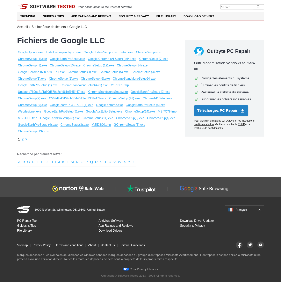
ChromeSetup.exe (148, 52)
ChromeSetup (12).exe (98, 65)
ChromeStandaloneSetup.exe (108, 91)
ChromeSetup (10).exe (65, 65)
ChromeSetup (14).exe (132, 65)
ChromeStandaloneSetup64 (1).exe (84, 85)
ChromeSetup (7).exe (153, 58)
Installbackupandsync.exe (63, 52)
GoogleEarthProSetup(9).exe (63, 111)
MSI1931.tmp (120, 85)
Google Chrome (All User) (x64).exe (112, 58)
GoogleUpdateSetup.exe (100, 52)
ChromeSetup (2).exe (63, 78)
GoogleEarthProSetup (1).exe (38, 85)
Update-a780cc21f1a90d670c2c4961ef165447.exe (51, 91)
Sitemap (22, 245)
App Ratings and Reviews (91, 16)
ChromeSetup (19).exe (33, 131)
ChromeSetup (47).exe (124, 98)
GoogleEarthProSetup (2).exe (150, 91)
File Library (166, 16)
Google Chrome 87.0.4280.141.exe (41, 72)
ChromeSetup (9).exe (32, 105)
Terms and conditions (69, 245)
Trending (27, 16)
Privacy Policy (42, 245)
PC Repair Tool (27, 220)
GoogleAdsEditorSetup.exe (104, 111)
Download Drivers (198, 16)
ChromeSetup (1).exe (32, 58)
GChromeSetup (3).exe (129, 124)
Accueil (22, 27)
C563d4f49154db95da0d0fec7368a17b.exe (77, 98)
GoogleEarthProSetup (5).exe (145, 105)
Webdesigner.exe (29, 111)
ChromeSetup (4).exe (82, 72)
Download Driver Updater (197, 220)
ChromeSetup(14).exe (140, 111)
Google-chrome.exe (109, 105)
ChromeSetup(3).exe (74, 124)
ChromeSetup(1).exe (32, 78)
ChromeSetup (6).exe (95, 78)
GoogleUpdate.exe (30, 52)
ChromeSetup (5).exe (114, 72)
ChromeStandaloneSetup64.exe (134, 78)
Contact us (108, 245)
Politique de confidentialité (209, 128)
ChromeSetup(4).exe (161, 118)
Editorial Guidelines (132, 245)
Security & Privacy (133, 16)
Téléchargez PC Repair (217, 110)
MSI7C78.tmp (167, 111)
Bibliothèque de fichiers (48, 27)
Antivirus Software (111, 220)
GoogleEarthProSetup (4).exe (38, 124)
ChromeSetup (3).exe (145, 72)
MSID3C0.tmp (101, 124)
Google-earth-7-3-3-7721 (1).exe (71, 105)
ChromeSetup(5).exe (130, 118)
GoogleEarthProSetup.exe (67, 58)
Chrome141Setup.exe (157, 98)
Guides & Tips (53, 16)
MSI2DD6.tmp (27, 118)
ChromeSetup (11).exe (98, 118)
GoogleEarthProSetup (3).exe (60, 118)
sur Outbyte (228, 120)
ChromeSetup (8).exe (32, 65)
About (92, 245)
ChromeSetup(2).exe (32, 98)
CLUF (241, 124)
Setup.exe (126, 52)
